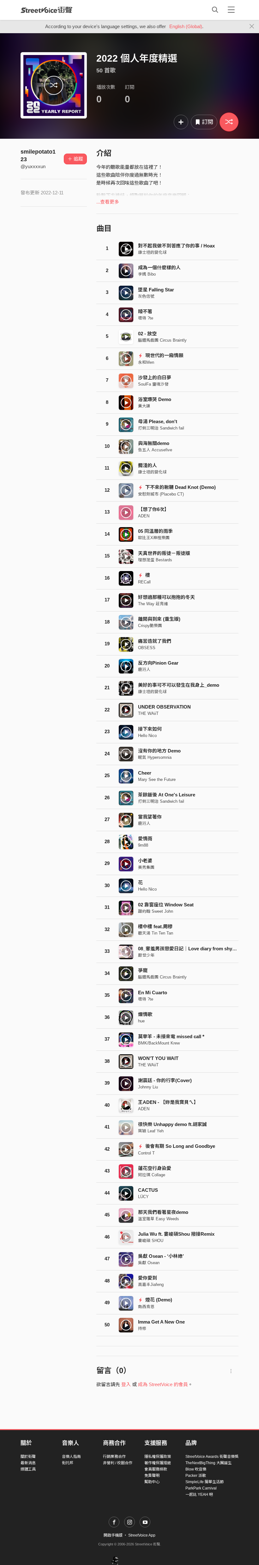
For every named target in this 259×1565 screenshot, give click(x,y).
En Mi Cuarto (152, 992)
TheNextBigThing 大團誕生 (208, 1463)
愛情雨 (145, 838)
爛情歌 (145, 1014)
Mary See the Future (157, 779)
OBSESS (146, 647)
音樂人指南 (71, 1456)
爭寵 (143, 970)
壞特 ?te (145, 318)
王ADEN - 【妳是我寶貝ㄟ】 (168, 1102)
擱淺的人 (147, 465)
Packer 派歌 (195, 1475)
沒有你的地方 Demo (159, 750)
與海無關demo (153, 443)
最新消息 (28, 1463)
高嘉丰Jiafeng (151, 1284)
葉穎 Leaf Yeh (151, 1131)
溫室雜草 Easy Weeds (158, 1218)
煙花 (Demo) (158, 1299)
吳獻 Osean (149, 1262)
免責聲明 (152, 1475)
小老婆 (145, 860)
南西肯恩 (146, 1306)
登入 (126, 1384)
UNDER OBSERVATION (164, 706)
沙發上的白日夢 (154, 377)
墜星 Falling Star (156, 289)
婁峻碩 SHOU (150, 1240)
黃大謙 (144, 406)
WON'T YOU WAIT (158, 1058)
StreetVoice (47, 10)
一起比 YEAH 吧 (199, 1494)
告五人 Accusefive (155, 450)
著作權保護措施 (157, 1463)
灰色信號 (146, 296)
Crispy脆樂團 (150, 625)
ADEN (143, 516)
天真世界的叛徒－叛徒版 (164, 553)
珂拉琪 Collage (151, 1174)
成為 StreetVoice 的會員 (163, 1384)
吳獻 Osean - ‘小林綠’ (161, 1256)
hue (141, 1021)
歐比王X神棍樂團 (154, 537)
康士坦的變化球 (152, 252)
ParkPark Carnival (201, 1488)
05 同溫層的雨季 (155, 531)
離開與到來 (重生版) (159, 619)
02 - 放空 (147, 333)
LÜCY (143, 1196)
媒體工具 (28, 1469)
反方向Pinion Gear (158, 663)
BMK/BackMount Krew (159, 1043)
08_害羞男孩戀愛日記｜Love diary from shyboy (189, 948)
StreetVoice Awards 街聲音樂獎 (211, 1456)
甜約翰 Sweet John (155, 911)
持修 (142, 1328)
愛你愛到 (147, 1278)
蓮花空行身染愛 (154, 1168)
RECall (144, 582)
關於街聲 (28, 1456)
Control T (146, 1153)
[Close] (252, 26)
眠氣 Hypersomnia (155, 757)
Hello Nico (147, 735)
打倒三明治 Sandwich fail (161, 428)
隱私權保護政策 (157, 1456)
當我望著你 (150, 816)
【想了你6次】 (153, 509)
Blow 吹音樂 (195, 1469)
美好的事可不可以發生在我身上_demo (178, 685)
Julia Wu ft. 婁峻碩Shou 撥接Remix (176, 1234)
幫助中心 (152, 1482)
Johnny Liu (148, 1087)
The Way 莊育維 (153, 603)
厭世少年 (146, 955)
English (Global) (185, 26)
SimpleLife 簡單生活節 (204, 1482)
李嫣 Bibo (147, 274)
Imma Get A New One (161, 1321)
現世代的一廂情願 (163, 355)
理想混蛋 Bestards (155, 559)
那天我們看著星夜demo (163, 1212)
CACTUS (148, 1190)
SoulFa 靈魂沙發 (153, 384)
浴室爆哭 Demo (154, 399)
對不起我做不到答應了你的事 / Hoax (176, 245)
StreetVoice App (141, 1535)
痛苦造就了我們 (154, 641)
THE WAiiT (148, 713)
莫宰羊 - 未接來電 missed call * (171, 1036)
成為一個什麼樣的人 (159, 267)
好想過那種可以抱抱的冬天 (166, 597)
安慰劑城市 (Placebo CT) (161, 494)
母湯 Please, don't (157, 421)
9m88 (143, 845)
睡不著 (145, 311)
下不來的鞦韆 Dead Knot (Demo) (180, 487)
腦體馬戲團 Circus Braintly (162, 340)
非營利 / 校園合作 (117, 1463)
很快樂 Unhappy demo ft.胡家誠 (172, 1124)
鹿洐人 (144, 669)
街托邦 (67, 1463)
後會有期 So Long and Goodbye (179, 1146)
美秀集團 (146, 867)
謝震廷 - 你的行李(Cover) (165, 1080)
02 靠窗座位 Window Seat (166, 904)
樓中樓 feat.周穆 (155, 926)
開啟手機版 (113, 1535)
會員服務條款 (155, 1469)
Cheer (144, 773)
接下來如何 (150, 729)
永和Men (146, 362)
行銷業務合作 (114, 1456)
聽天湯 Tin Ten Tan (155, 933)
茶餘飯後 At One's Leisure (166, 794)
